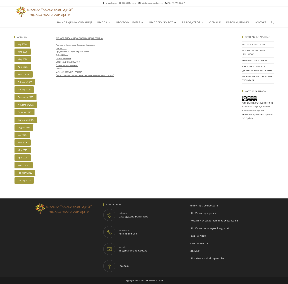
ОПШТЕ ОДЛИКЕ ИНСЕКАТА (68, 62)
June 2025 (22, 142)
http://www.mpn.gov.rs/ (203, 213)
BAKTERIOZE (61, 48)
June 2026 (22, 51)
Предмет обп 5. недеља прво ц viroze (72, 51)
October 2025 (24, 112)
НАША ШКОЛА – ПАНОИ (254, 60)
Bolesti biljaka (62, 55)
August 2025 (24, 127)
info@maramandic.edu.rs (133, 250)
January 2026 (24, 89)
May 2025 (22, 150)
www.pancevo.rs (199, 243)
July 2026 (22, 44)
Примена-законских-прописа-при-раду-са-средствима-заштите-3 (85, 75)
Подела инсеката (63, 58)
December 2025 (25, 97)
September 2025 (26, 119)
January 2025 (24, 180)
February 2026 (25, 82)
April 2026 (23, 66)
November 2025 (26, 104)
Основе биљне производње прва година (79, 38)
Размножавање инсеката (67, 65)
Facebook (124, 265)
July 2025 (22, 134)
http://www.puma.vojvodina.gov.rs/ (209, 228)
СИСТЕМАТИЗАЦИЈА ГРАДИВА (69, 72)
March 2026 (23, 74)
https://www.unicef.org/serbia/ (207, 258)
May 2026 (22, 59)
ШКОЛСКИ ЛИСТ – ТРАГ (254, 44)
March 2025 (23, 165)
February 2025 (25, 172)
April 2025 (23, 157)
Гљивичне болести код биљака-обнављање (75, 45)
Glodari (59, 68)
